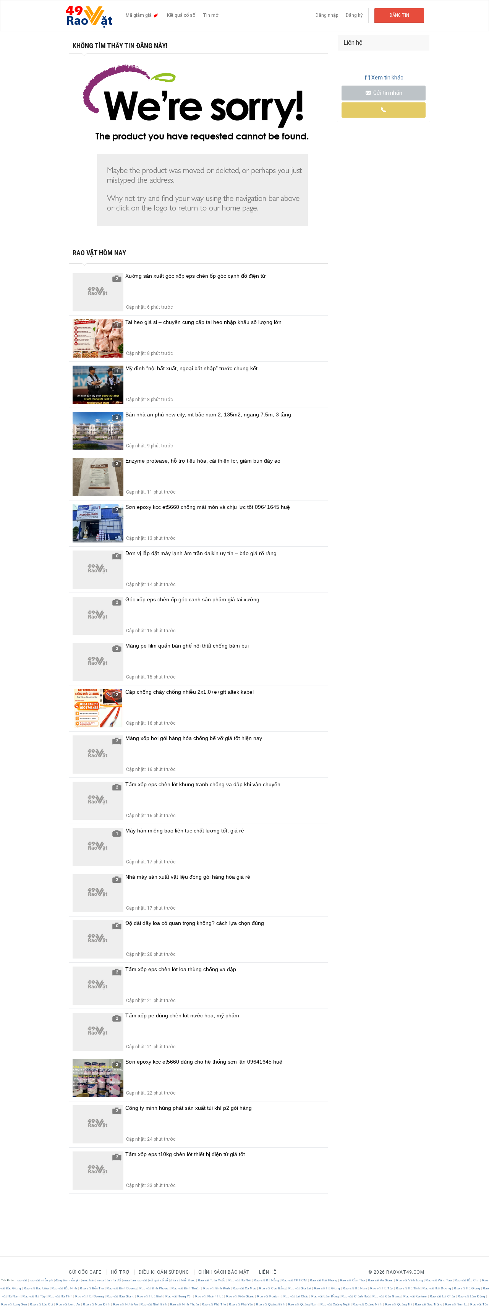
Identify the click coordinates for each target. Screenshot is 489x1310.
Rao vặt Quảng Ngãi (335, 1304)
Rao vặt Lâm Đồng (325, 1296)
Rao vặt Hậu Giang (120, 1296)
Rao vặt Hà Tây (381, 1288)
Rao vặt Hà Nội (239, 1280)
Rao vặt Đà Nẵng (266, 1280)
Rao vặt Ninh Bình (153, 1304)
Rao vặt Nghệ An (125, 1304)
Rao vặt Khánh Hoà (209, 1296)
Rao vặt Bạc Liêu (36, 1288)
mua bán (88, 1280)
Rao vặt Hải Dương (437, 1288)
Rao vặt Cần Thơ (352, 1280)
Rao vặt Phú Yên (241, 1304)
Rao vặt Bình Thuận (186, 1288)
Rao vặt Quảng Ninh (367, 1304)
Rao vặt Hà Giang (327, 1288)
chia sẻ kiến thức (182, 1280)
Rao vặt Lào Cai (42, 1304)
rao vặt (22, 1280)
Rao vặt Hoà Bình (150, 1296)
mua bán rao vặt (135, 1280)
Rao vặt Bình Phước (154, 1288)
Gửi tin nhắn (387, 93)
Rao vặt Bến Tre (92, 1288)
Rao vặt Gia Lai (299, 1288)
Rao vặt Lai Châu (295, 1296)
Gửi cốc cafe (85, 1272)
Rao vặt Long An (68, 1304)
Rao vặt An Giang (380, 1280)
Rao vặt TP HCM (294, 1280)
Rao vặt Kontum (269, 1296)
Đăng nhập (327, 15)
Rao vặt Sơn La (456, 1304)
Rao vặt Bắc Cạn (466, 1280)
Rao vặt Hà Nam (355, 1288)
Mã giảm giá (139, 15)
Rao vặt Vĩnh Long (409, 1280)
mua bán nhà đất (109, 1280)
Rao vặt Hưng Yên (179, 1296)
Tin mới (211, 15)
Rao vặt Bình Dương (122, 1288)
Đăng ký (354, 15)
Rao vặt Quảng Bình (270, 1304)
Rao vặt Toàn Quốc (212, 1280)
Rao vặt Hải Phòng (323, 1280)
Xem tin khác (387, 77)
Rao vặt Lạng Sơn (14, 1304)
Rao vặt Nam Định (96, 1304)
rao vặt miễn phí (41, 1280)
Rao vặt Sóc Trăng (428, 1304)
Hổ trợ (120, 1272)
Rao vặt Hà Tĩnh (408, 1288)
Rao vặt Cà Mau (244, 1288)
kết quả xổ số (158, 1280)
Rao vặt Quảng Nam (303, 1304)
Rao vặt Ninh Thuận (184, 1304)
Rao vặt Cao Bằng (272, 1288)
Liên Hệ (268, 1272)
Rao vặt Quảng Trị (398, 1304)
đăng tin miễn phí (68, 1280)
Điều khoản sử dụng (164, 1272)
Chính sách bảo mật (224, 1272)
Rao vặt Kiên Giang (240, 1296)
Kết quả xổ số (181, 15)
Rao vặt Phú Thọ (214, 1304)
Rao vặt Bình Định (216, 1288)
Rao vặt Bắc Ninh (64, 1288)
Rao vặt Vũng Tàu (439, 1280)
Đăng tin (399, 15)
